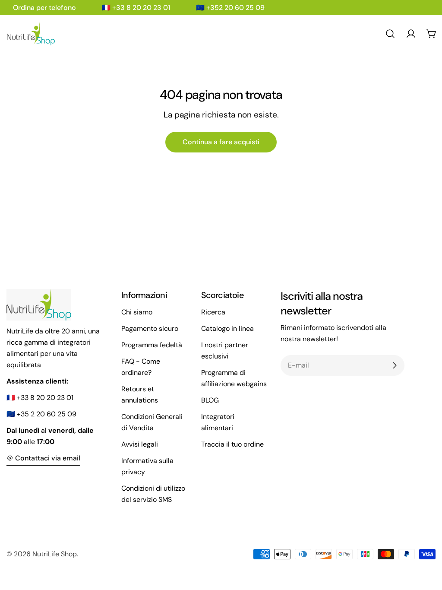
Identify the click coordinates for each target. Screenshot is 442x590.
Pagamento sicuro (149, 328)
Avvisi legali (139, 444)
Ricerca (213, 312)
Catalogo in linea (227, 328)
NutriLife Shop (54, 553)
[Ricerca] (390, 33)
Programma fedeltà (151, 344)
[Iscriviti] (394, 365)
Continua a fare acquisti (221, 141)
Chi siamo (136, 312)
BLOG (210, 400)
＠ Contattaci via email (43, 458)
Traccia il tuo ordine (232, 444)
